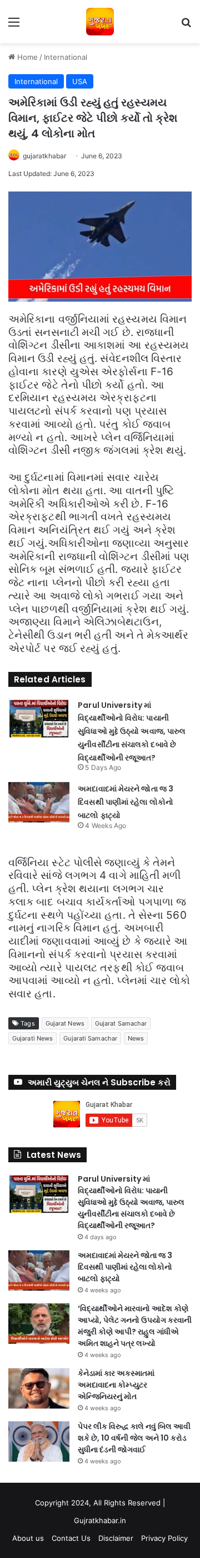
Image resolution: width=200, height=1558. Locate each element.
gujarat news (65, 1023)
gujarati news (32, 1038)
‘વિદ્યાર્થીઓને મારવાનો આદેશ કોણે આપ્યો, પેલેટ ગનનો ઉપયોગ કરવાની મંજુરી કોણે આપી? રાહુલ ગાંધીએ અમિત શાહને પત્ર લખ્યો (135, 1326)
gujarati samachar (90, 1038)
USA (79, 81)
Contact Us (71, 1538)
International (65, 57)
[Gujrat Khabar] (100, 21)
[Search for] (186, 25)
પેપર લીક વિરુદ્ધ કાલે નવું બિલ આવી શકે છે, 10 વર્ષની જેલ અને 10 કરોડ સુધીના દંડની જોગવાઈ (134, 1438)
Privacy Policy (164, 1538)
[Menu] (13, 25)
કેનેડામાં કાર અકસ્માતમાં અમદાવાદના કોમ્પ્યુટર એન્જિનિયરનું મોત (116, 1385)
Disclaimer (115, 1538)
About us (28, 1538)
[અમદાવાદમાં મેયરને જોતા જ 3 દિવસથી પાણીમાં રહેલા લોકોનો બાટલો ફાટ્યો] (38, 802)
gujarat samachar (121, 1023)
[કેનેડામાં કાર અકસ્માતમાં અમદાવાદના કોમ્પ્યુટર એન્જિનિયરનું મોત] (38, 1388)
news (136, 1038)
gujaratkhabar (44, 156)
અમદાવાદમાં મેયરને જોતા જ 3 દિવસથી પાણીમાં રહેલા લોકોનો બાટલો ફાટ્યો (125, 802)
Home (26, 57)
